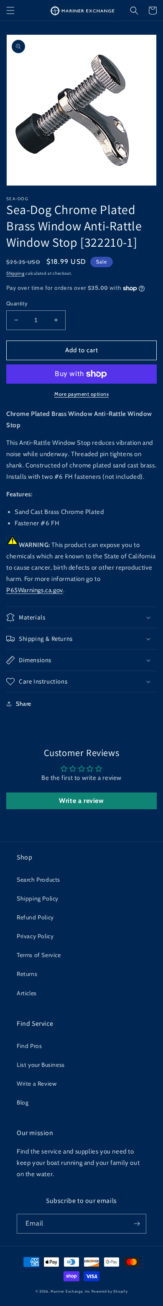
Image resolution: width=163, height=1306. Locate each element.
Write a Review (36, 1083)
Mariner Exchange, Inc (70, 1291)
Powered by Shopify (110, 1291)
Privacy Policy (35, 936)
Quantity (17, 303)
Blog (22, 1102)
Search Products (38, 879)
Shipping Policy (38, 898)
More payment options (81, 394)
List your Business (41, 1065)
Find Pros (29, 1046)
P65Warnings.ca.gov (34, 590)
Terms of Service (39, 955)
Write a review (81, 801)
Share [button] (23, 703)
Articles (27, 993)
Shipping (15, 273)
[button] (10, 10)
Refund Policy (35, 917)
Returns (27, 974)
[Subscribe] (136, 1224)
